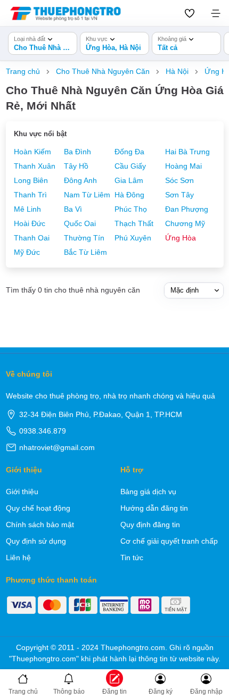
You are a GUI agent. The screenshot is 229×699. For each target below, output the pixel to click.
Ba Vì (73, 209)
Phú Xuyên (132, 238)
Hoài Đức (29, 223)
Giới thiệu (22, 491)
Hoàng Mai (183, 166)
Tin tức (131, 557)
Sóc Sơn (179, 180)
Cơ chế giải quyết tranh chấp (169, 541)
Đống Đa (129, 151)
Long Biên (31, 180)
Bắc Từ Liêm (85, 252)
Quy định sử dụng (36, 541)
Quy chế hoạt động (38, 508)
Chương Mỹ (185, 223)
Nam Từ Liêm (87, 194)
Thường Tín (84, 238)
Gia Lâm (128, 180)
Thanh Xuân (34, 166)
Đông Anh (80, 180)
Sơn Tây (179, 194)
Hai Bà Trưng (187, 151)
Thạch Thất (133, 223)
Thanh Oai (32, 238)
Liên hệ (18, 557)
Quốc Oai (80, 223)
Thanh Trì (30, 194)
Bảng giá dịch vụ (148, 491)
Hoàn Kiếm (32, 151)
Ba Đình (77, 151)
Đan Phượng (186, 209)
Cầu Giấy (130, 166)
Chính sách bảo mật (40, 524)
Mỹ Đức (27, 252)
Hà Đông (129, 194)
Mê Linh (27, 209)
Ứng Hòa (180, 238)
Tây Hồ (76, 166)
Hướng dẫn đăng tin (154, 508)
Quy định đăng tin (150, 524)
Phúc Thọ (130, 209)
